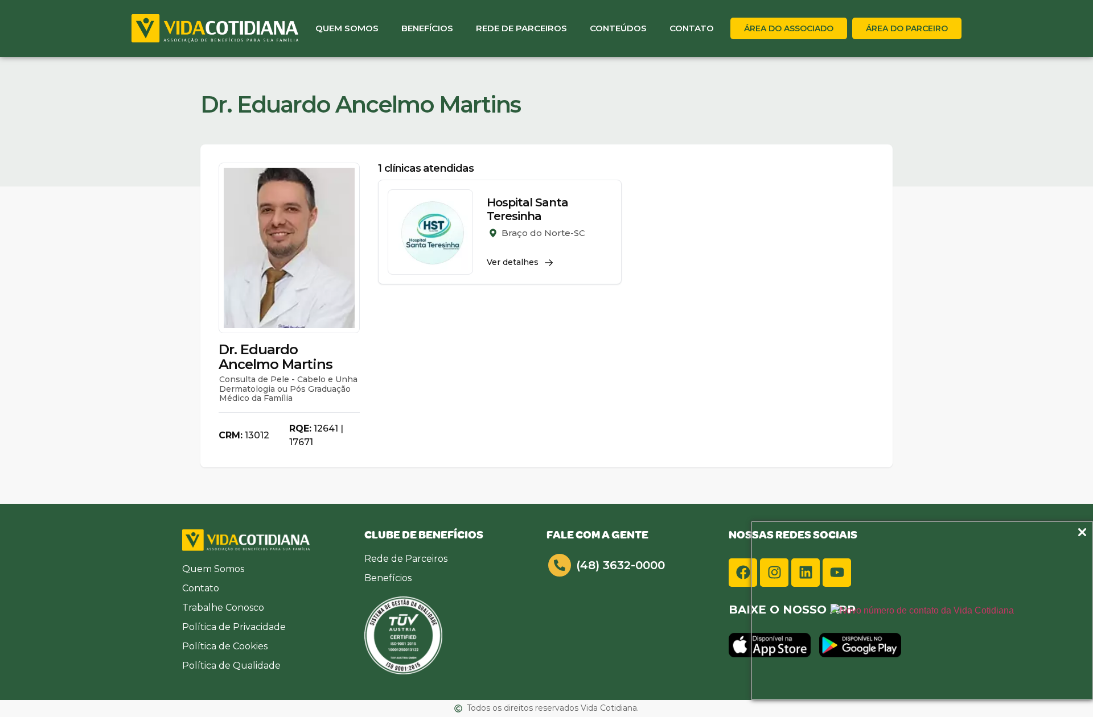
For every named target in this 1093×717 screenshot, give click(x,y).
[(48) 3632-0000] (559, 565)
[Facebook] (743, 572)
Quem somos (347, 28)
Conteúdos (618, 28)
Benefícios (427, 28)
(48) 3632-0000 (620, 565)
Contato (691, 28)
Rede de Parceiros (521, 28)
